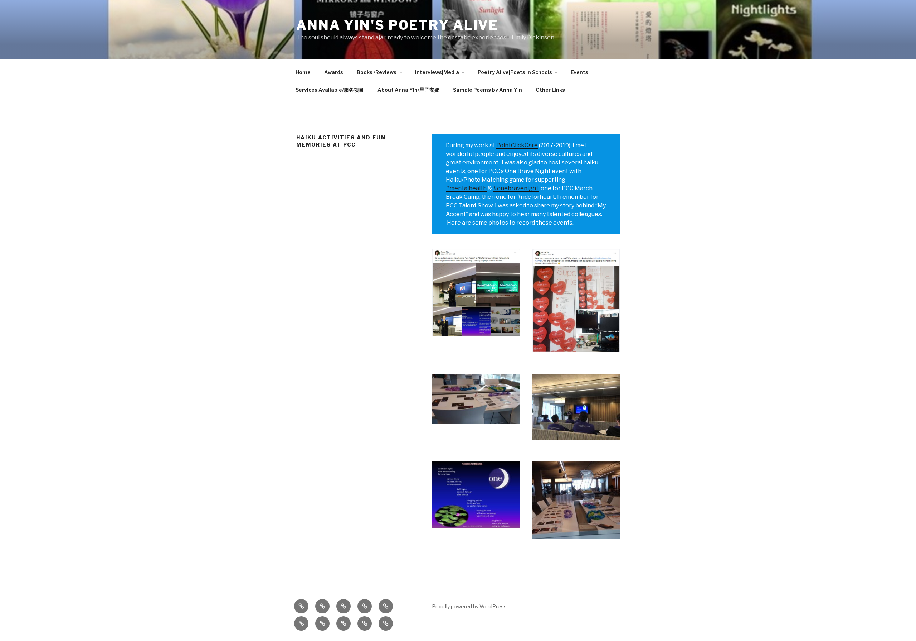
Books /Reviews (376, 72)
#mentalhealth (466, 188)
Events (579, 72)
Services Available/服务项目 (330, 90)
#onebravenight (516, 188)
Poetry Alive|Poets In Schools (515, 72)
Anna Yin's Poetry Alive (397, 25)
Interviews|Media (437, 72)
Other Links (550, 90)
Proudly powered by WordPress (469, 606)
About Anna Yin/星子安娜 (408, 90)
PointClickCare (517, 145)
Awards (333, 72)
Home (303, 72)
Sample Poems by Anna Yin (487, 90)
